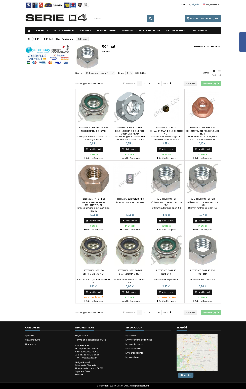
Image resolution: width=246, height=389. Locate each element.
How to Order (106, 30)
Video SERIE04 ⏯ (64, 30)
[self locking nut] (93, 250)
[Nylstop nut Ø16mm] (93, 107)
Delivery (85, 30)
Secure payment (176, 30)
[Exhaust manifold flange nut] (166, 107)
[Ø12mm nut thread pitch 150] (166, 178)
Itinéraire (185, 375)
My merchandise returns (139, 339)
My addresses (133, 348)
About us (42, 30)
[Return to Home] (28, 39)
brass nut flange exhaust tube (93, 204)
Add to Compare (94, 158)
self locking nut (94, 274)
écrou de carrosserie (130, 202)
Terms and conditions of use (141, 30)
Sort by (79, 73)
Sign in (195, 4)
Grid (214, 75)
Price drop (200, 30)
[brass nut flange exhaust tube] (93, 178)
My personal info (134, 352)
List (219, 75)
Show (121, 73)
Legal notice (82, 335)
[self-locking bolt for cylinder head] (130, 107)
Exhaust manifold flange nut (166, 132)
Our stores (30, 344)
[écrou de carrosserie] (130, 178)
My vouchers (132, 357)
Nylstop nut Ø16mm (93, 131)
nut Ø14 (166, 274)
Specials (29, 335)
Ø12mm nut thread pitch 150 (166, 204)
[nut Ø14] (166, 250)
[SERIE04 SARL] (56, 18)
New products (32, 339)
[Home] (29, 30)
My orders (131, 335)
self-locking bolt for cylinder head (130, 132)
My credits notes (134, 344)
